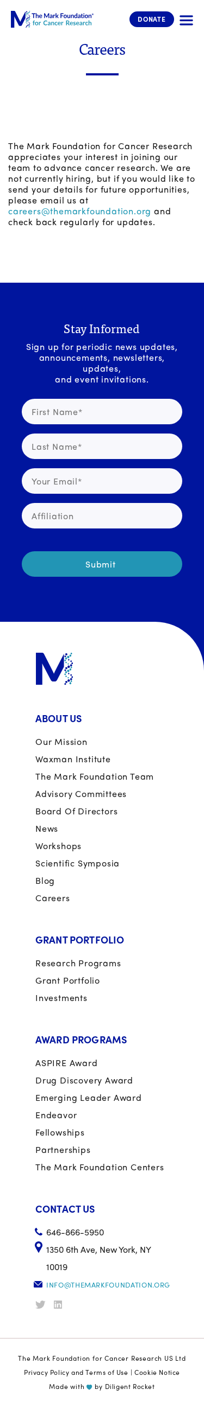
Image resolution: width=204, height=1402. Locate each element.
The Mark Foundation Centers (99, 1167)
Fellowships (60, 1132)
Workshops (58, 845)
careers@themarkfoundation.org (79, 211)
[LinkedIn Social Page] (62, 1305)
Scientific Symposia (77, 863)
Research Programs (78, 963)
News (46, 828)
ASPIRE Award (66, 1062)
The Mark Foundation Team (94, 776)
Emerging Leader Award (88, 1097)
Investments (61, 997)
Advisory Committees (81, 793)
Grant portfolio (67, 980)
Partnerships (63, 1149)
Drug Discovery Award (84, 1080)
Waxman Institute (73, 759)
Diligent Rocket (130, 1386)
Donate (152, 19)
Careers (52, 897)
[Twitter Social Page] (43, 1305)
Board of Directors (76, 811)
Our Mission (61, 741)
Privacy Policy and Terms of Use (76, 1372)
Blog (45, 880)
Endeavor (56, 1114)
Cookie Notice (157, 1372)
